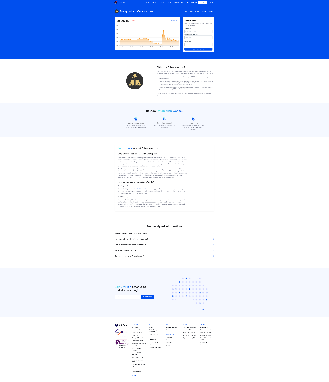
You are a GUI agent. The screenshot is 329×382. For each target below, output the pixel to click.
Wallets (154, 2)
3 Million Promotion (155, 347)
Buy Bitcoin (135, 327)
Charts (210, 11)
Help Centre (204, 327)
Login (211, 2)
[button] (164, 234)
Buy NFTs (135, 345)
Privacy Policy (153, 342)
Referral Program (171, 329)
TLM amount (187, 28)
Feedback (203, 345)
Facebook (169, 337)
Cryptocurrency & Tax (190, 337)
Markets (194, 2)
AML (150, 345)
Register (202, 2)
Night (136, 375)
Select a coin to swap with (191, 34)
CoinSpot (121, 2)
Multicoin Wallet (143, 189)
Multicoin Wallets (137, 357)
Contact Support (205, 329)
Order (204, 11)
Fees (150, 337)
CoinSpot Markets (138, 337)
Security (151, 327)
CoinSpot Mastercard (139, 343)
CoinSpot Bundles (137, 340)
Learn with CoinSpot (189, 327)
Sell (191, 11)
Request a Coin (205, 342)
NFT (182, 2)
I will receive (187, 41)
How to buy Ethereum (190, 335)
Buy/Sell (162, 2)
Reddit (168, 345)
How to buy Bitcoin (189, 332)
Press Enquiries (154, 334)
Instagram (169, 342)
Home (147, 2)
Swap (169, 2)
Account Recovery (206, 332)
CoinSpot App (136, 371)
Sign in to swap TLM (198, 49)
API (133, 369)
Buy (186, 11)
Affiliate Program (171, 327)
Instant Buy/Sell (137, 332)
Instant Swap (136, 335)
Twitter (168, 339)
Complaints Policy (205, 335)
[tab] (164, 233)
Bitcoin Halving (187, 329)
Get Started (147, 297)
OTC (187, 2)
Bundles (176, 2)
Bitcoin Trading (136, 329)
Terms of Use (153, 339)
